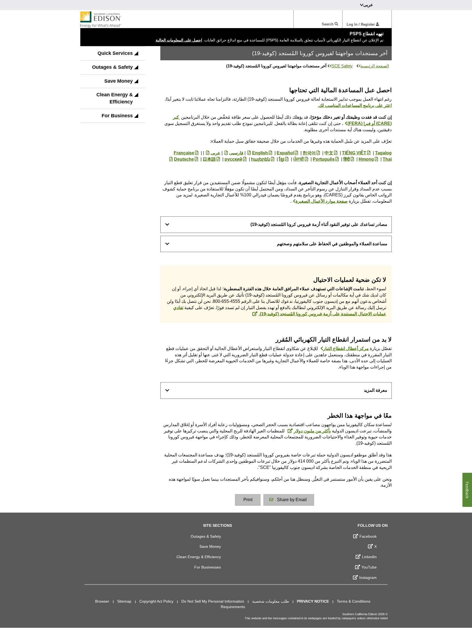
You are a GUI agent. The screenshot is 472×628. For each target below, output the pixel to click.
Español (285, 153)
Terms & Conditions (353, 601)
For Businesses (207, 567)
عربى (215, 153)
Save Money (118, 81)
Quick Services (115, 53)
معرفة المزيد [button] (375, 390)
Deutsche (184, 159)
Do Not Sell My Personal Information (212, 601)
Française (184, 153)
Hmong (366, 159)
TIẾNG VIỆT (354, 153)
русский (233, 159)
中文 (328, 153)
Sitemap (124, 601)
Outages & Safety (112, 67)
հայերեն (260, 159)
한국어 (309, 153)
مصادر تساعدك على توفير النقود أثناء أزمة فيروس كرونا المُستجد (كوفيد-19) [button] (318, 224)
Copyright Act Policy (156, 601)
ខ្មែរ (281, 159)
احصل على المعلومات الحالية (179, 40)
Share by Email (292, 499)
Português (324, 159)
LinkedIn (369, 557)
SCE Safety (342, 66)
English (260, 153)
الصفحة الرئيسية (375, 66)
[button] (136, 55)
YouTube (369, 567)
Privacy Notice (313, 601)
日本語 (209, 159)
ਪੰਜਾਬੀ (298, 159)
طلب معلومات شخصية (270, 601)
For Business (117, 115)
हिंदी (346, 159)
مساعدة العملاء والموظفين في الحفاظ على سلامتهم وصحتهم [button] (332, 243)
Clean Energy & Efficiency (114, 98)
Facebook (368, 536)
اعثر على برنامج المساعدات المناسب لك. (355, 105)
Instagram (368, 577)
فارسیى (236, 153)
